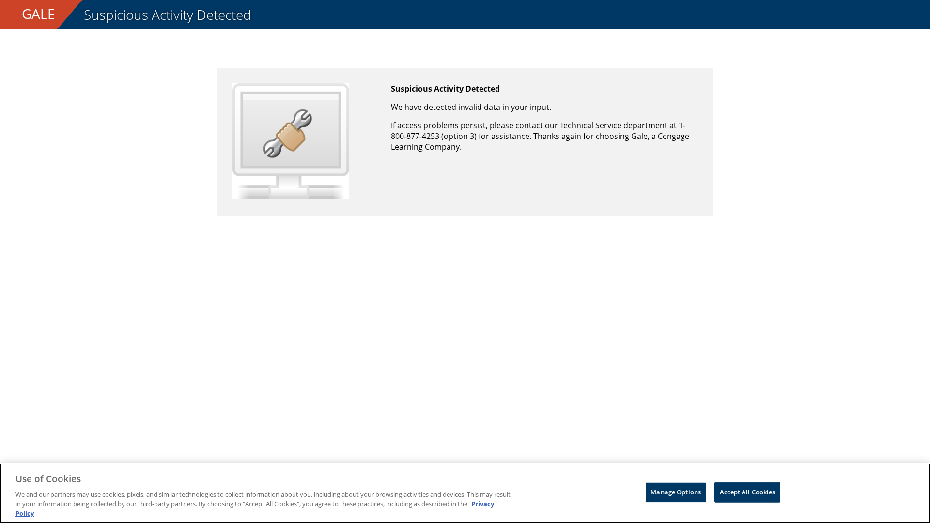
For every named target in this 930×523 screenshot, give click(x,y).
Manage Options (676, 492)
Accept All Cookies (747, 492)
